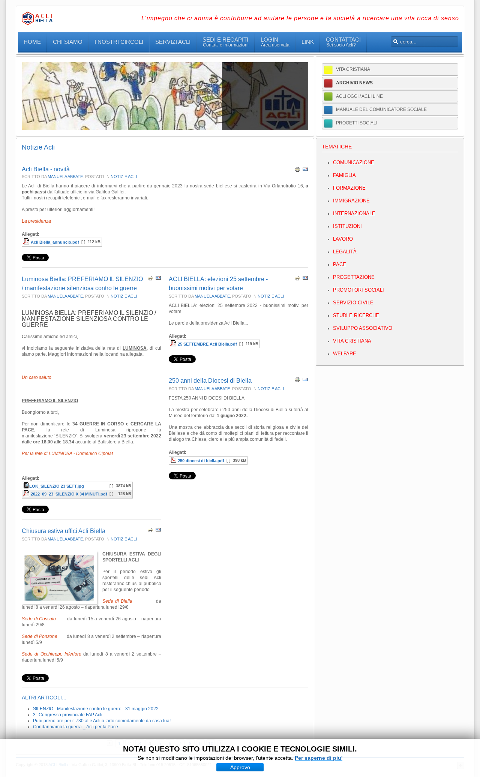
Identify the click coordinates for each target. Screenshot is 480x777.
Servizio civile (353, 302)
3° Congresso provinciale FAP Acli (67, 714)
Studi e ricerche (356, 315)
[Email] (305, 171)
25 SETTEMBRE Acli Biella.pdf (207, 344)
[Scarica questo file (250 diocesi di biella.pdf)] (174, 460)
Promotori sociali (358, 290)
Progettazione (354, 277)
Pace (339, 264)
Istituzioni (347, 226)
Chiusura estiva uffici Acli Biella (63, 531)
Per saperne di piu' (318, 758)
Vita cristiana (352, 341)
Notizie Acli (124, 176)
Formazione (349, 188)
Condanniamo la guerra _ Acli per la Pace (75, 726)
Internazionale (354, 213)
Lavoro (343, 239)
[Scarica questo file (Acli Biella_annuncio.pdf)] (27, 242)
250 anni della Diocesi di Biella (210, 380)
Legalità (345, 252)
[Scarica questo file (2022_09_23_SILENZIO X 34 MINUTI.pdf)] (27, 494)
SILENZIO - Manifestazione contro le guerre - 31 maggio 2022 (96, 708)
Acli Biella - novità (46, 169)
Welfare (344, 353)
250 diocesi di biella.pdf (201, 460)
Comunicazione (353, 162)
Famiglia (344, 175)
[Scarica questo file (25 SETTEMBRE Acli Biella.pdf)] (174, 344)
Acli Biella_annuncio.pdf (55, 242)
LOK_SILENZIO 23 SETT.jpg (56, 486)
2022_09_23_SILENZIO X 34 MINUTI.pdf (69, 494)
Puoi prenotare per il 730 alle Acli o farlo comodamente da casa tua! (102, 720)
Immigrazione (351, 201)
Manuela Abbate (65, 176)
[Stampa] (297, 171)
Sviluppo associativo (362, 328)
